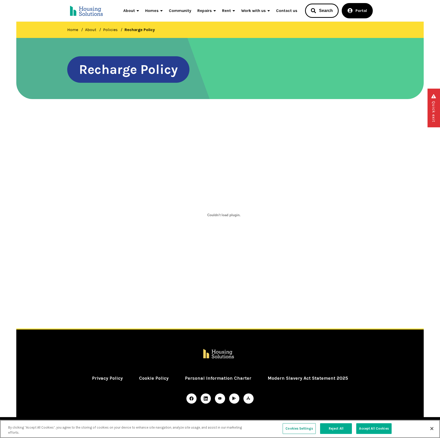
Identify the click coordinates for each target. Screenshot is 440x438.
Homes (152, 10)
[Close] (431, 428)
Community (180, 10)
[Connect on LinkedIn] (206, 398)
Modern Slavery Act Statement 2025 (308, 378)
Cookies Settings (299, 428)
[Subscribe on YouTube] (220, 398)
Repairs (204, 10)
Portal (361, 10)
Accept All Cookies (374, 428)
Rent (226, 10)
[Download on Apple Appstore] (248, 398)
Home (72, 29)
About (129, 10)
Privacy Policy (107, 378)
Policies (110, 29)
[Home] (87, 11)
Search (326, 10)
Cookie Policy (154, 378)
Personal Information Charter (218, 378)
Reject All (336, 428)
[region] (220, 429)
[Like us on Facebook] (191, 398)
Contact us (286, 10)
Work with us (253, 10)
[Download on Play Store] (234, 398)
